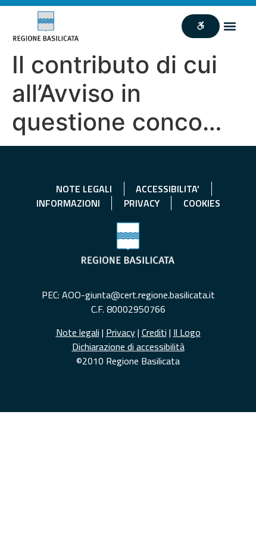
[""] (201, 26)
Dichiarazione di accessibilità (128, 346)
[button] (229, 26)
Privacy (120, 332)
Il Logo (187, 332)
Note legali (77, 332)
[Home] (46, 26)
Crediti (154, 332)
